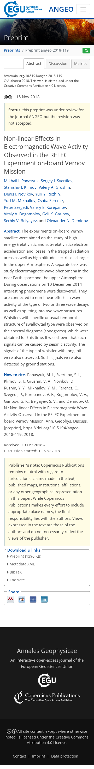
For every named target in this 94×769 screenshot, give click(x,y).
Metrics (80, 63)
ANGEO (61, 9)
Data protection (64, 756)
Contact (19, 756)
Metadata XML (22, 564)
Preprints (12, 50)
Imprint (38, 756)
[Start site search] (86, 51)
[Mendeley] (10, 598)
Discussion (58, 63)
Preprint (17, 556)
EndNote (17, 579)
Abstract (34, 63)
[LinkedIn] (44, 598)
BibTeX (16, 572)
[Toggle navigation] (83, 9)
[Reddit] (21, 598)
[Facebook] (33, 598)
